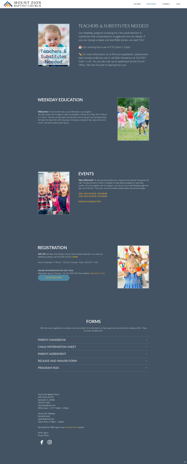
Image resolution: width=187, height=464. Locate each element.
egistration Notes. (98, 273)
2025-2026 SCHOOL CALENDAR (93, 194)
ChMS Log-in (43, 433)
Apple (67, 427)
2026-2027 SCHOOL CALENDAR (93, 196)
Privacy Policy (43, 435)
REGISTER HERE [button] (54, 278)
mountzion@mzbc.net (46, 405)
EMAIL (75, 257)
